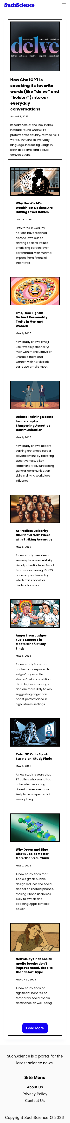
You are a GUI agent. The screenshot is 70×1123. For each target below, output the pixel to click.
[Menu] (64, 5)
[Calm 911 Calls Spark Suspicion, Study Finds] (35, 732)
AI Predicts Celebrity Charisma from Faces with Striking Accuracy (34, 535)
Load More (35, 1028)
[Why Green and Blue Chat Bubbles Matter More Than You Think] (35, 827)
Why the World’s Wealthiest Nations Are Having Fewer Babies (34, 207)
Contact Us (35, 1100)
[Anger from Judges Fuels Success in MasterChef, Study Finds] (35, 613)
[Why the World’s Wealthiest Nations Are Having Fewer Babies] (35, 181)
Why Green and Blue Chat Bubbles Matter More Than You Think (32, 853)
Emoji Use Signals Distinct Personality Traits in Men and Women (31, 319)
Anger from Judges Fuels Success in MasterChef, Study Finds (31, 642)
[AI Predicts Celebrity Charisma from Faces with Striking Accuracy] (35, 509)
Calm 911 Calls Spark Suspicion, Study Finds (34, 756)
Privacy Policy (35, 1094)
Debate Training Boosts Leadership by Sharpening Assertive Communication (34, 423)
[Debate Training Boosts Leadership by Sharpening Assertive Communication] (35, 395)
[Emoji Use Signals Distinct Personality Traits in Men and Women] (35, 291)
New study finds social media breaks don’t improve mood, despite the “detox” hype (34, 965)
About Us (35, 1087)
